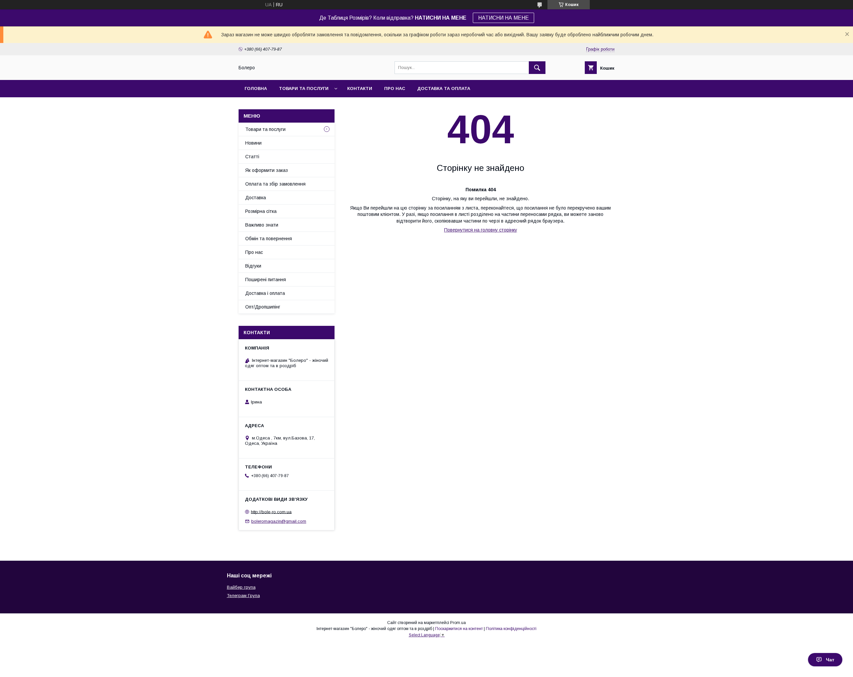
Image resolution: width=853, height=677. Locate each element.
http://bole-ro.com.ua (271, 511)
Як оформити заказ (266, 170)
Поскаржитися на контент (459, 628)
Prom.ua (458, 622)
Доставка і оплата (265, 293)
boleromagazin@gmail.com (278, 521)
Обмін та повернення (268, 238)
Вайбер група (241, 587)
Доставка (255, 197)
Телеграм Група (243, 595)
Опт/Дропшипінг (262, 307)
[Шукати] (537, 67)
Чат (830, 659)
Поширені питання (265, 279)
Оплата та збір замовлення (275, 184)
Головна (256, 88)
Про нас (394, 88)
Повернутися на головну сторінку (480, 230)
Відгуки (253, 266)
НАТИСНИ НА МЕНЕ (503, 18)
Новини (253, 143)
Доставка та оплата (443, 88)
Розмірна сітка (261, 211)
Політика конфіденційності (511, 628)
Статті (252, 156)
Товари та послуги (304, 88)
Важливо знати (261, 225)
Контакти (359, 88)
